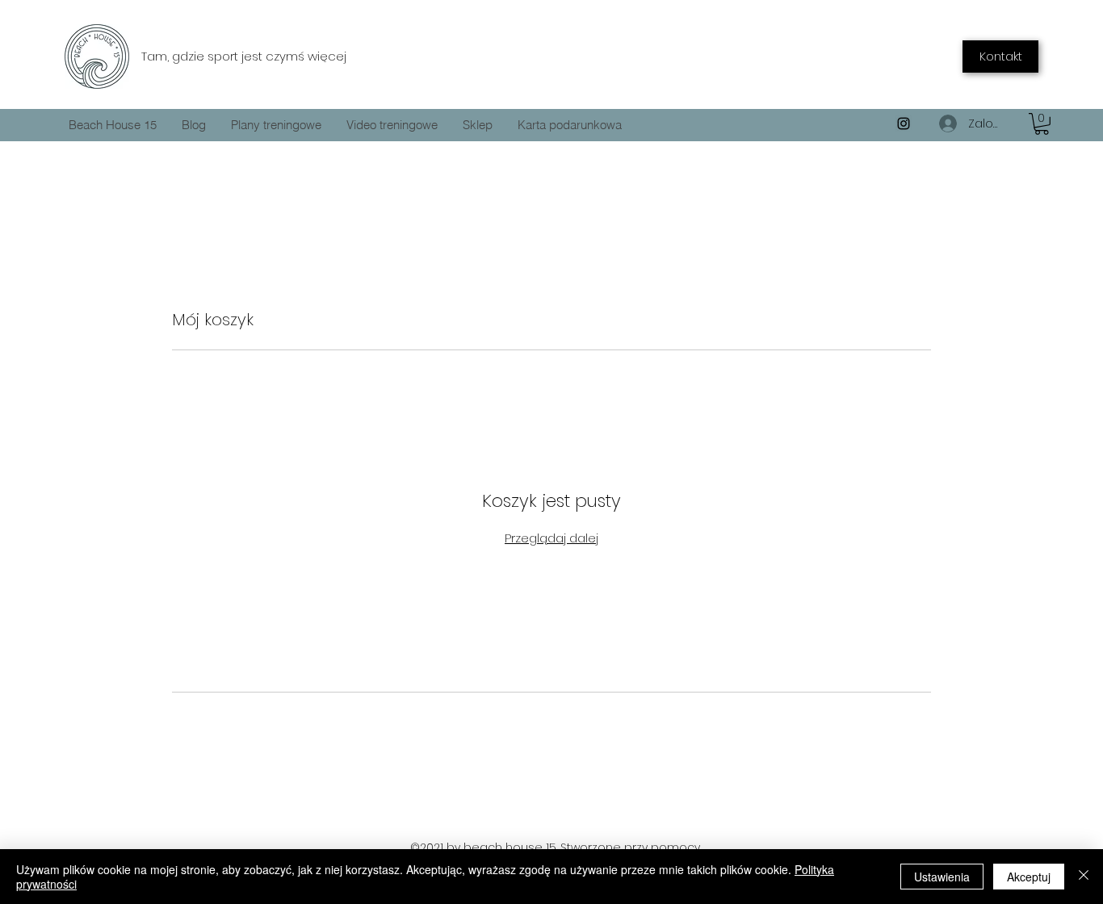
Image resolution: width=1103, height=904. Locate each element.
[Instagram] (903, 123)
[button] (1042, 124)
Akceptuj (1029, 876)
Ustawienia (942, 876)
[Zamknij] (1083, 876)
